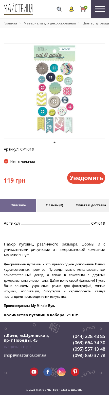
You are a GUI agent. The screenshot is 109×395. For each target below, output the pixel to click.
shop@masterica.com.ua (25, 355)
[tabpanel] (54, 91)
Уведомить (86, 177)
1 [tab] (54, 142)
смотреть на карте (17, 347)
